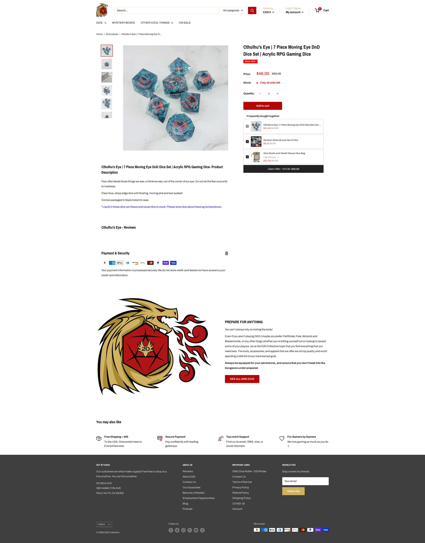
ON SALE (185, 22)
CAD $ (101, 524)
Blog (185, 503)
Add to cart (262, 105)
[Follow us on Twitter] (177, 530)
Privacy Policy (240, 487)
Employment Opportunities (199, 498)
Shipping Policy (241, 498)
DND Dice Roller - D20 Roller (249, 471)
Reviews (188, 471)
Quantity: (249, 93)
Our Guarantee (191, 487)
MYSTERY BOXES (123, 22)
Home (99, 34)
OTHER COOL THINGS (155, 22)
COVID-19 (238, 503)
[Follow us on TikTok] (202, 530)
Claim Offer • (283, 168)
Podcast (187, 508)
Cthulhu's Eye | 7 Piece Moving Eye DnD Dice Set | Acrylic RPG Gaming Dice (292, 124)
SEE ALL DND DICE (242, 379)
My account (293, 12)
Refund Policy (240, 492)
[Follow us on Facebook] (171, 530)
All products (112, 34)
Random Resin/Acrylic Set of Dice (280, 140)
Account (237, 508)
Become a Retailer (194, 492)
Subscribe (293, 491)
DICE (99, 22)
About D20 (189, 476)
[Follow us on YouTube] (196, 530)
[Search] (252, 10)
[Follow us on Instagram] (183, 530)
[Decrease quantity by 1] (260, 93)
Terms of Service (242, 482)
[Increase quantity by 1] (277, 93)
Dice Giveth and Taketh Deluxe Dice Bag (284, 153)
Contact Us (189, 482)
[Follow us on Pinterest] (189, 530)
